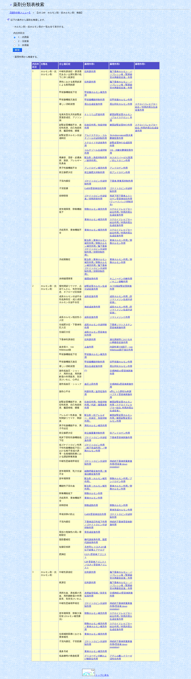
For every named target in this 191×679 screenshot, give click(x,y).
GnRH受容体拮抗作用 (95, 188)
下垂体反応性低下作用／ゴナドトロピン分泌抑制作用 (95, 524)
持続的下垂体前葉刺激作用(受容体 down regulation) (121, 464)
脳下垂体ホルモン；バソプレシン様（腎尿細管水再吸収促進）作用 (121, 74)
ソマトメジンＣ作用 (120, 317)
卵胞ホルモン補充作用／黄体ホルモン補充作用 (95, 626)
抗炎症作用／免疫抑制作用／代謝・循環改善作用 (95, 405)
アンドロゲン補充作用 (95, 168)
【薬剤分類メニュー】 (20, 12)
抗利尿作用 (90, 71)
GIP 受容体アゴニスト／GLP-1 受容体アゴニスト (95, 565)
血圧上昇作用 (91, 384)
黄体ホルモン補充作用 (95, 219)
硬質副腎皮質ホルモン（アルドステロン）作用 (121, 117)
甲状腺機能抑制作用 (94, 99)
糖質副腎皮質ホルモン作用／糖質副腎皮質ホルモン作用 (121, 418)
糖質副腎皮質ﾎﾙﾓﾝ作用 (121, 125)
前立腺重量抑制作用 (94, 433)
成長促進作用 (91, 296)
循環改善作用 (91, 278)
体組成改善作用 (92, 307)
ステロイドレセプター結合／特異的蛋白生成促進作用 (146, 107)
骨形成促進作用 (92, 532)
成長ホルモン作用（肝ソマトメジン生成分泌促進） (121, 299)
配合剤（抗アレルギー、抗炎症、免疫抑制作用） (95, 418)
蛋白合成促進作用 (93, 104)
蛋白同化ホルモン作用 (121, 104)
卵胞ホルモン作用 (93, 493)
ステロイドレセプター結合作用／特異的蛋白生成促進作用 (121, 212)
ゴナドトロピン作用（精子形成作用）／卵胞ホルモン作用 (95, 448)
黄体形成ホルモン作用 (121, 510)
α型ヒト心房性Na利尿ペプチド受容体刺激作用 (121, 394)
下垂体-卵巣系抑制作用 (121, 181)
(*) (85, 370)
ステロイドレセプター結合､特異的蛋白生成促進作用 (147, 128)
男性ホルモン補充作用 (95, 425)
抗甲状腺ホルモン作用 (121, 99)
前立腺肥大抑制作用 (94, 172)
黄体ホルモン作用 (93, 498)
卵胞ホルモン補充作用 (95, 209)
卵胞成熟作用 (91, 505)
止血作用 (88, 347)
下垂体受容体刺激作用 (121, 437)
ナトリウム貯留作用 (94, 114)
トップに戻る (102, 675)
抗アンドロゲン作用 (120, 172)
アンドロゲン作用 (119, 168)
